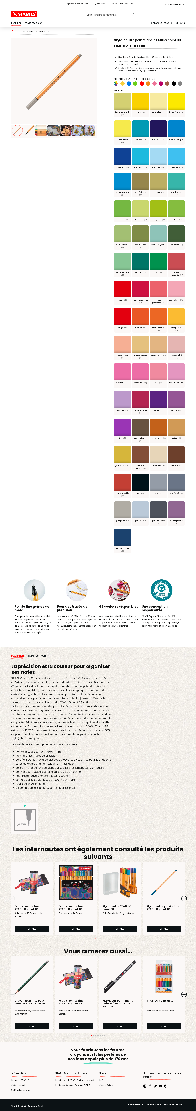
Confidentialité (154, 1104)
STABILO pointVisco (160, 1000)
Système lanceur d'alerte (22, 1090)
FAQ (101, 1080)
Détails (32, 929)
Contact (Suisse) (106, 1085)
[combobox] (111, 15)
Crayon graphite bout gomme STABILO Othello (31, 1002)
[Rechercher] (135, 14)
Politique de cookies (174, 1104)
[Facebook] (150, 1086)
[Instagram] (144, 1086)
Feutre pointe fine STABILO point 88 (27, 908)
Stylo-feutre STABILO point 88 (117, 908)
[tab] (19, 655)
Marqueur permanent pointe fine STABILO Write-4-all (118, 1003)
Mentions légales (136, 1104)
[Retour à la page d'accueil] (24, 14)
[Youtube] (160, 1086)
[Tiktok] (155, 1086)
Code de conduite (19, 1085)
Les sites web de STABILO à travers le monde (75, 1080)
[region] (54, 88)
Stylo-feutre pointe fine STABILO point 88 (163, 908)
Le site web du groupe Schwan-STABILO (72, 1085)
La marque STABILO (20, 1080)
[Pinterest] (165, 1086)
